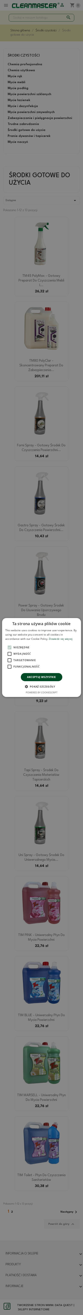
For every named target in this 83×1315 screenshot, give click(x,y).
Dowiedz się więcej (60, 639)
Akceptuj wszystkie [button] (41, 677)
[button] (41, 686)
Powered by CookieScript (41, 692)
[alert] (41, 657)
